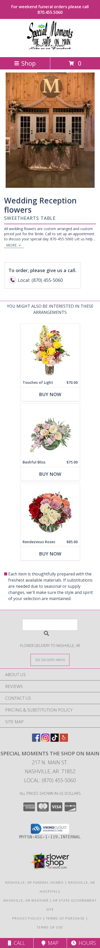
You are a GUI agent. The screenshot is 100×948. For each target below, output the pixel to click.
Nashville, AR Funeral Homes (34, 882)
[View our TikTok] (55, 740)
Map (51, 943)
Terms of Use (50, 927)
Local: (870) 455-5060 (50, 780)
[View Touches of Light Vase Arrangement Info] (50, 351)
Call (18, 943)
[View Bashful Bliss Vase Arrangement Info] (50, 431)
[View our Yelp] (64, 740)
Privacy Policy (27, 918)
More (11, 245)
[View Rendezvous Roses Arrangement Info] (50, 510)
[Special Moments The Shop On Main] (50, 49)
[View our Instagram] (45, 740)
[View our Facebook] (36, 740)
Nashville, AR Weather (25, 900)
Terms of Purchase (65, 918)
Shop (28, 63)
